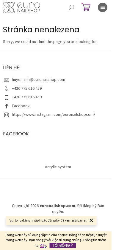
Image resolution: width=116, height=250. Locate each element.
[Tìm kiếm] (71, 7)
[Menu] (103, 7)
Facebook (21, 106)
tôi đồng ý (63, 245)
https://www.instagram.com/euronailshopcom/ (53, 115)
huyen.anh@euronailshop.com (38, 80)
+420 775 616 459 (27, 89)
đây (43, 245)
